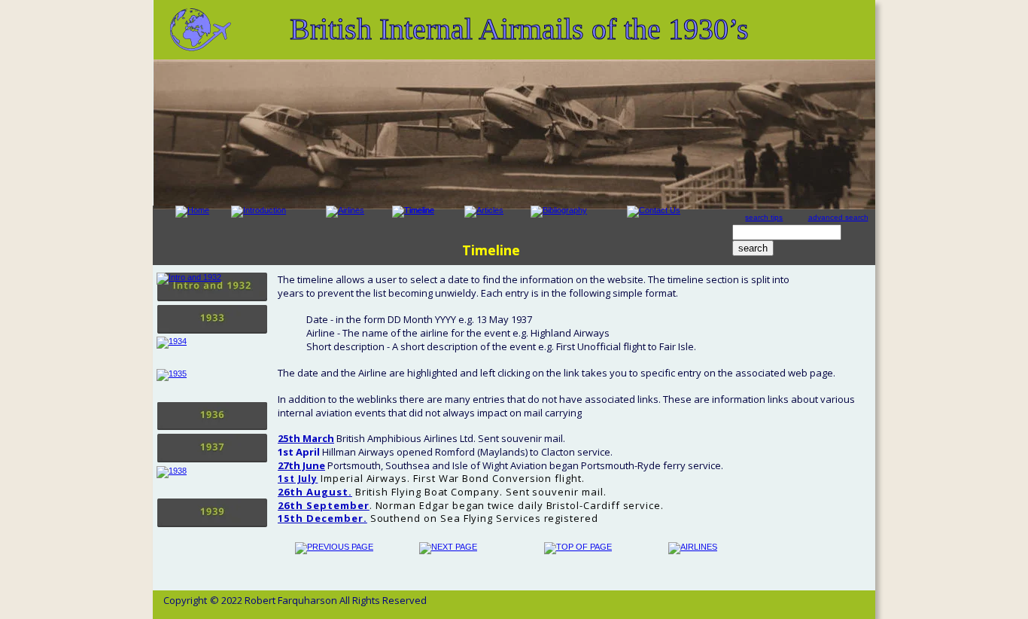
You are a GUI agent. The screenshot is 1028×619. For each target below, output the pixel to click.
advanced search (838, 217)
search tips (764, 217)
